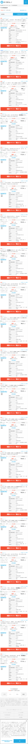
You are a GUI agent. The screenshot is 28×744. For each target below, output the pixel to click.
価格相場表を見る (23, 10)
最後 (23, 694)
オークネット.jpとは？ (7, 712)
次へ (18, 694)
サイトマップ (7, 717)
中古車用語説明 (7, 714)
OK (19, 741)
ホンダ (3, 81)
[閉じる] (26, 720)
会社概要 (20, 717)
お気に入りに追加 (24, 18)
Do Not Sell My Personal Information (7, 741)
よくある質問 (20, 712)
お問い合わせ (20, 714)
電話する (14, 46)
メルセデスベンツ (5, 18)
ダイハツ (4, 113)
